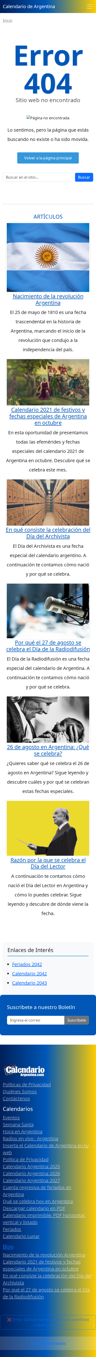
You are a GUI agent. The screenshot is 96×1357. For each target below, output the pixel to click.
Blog (8, 1246)
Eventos (11, 1117)
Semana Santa (18, 1124)
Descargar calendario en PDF (34, 1208)
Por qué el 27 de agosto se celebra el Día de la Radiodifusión (48, 646)
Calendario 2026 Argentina (48, 1343)
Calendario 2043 (29, 983)
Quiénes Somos (20, 1091)
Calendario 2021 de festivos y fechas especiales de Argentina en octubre (48, 416)
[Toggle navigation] (89, 6)
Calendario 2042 (29, 973)
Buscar (84, 177)
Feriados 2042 (27, 964)
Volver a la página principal (48, 157)
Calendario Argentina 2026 (31, 1173)
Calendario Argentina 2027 (31, 1180)
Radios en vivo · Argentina (30, 1138)
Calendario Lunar (21, 1236)
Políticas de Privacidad (27, 1084)
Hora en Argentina (22, 1131)
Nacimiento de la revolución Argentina (48, 299)
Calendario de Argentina (29, 6)
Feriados (12, 1229)
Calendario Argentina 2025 (31, 1166)
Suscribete (76, 1020)
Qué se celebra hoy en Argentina (38, 1201)
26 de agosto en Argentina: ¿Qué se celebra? (48, 750)
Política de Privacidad (25, 1159)
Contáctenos (16, 1098)
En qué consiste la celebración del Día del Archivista (48, 533)
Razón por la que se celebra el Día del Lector (48, 863)
